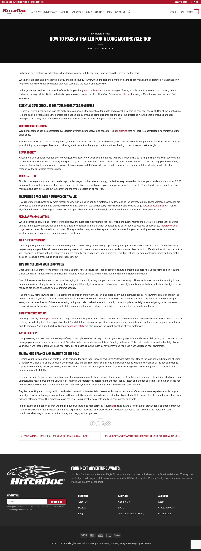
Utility (89, 11)
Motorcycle (49, 11)
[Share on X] (97, 423)
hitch (114, 405)
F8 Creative (146, 543)
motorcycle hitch (47, 318)
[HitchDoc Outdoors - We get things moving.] (14, 11)
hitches (127, 94)
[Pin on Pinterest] (108, 423)
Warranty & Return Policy (99, 543)
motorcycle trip (91, 90)
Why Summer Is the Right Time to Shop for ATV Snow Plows (55, 435)
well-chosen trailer (154, 205)
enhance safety (76, 326)
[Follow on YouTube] (197, 2)
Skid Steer (64, 11)
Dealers (99, 11)
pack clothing (120, 131)
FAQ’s (109, 11)
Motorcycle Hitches (100, 33)
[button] (173, 12)
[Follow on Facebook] (192, 2)
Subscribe (56, 501)
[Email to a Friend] (103, 423)
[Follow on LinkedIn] (194, 2)
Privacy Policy (119, 543)
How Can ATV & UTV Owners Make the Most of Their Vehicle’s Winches (140, 435)
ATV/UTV (35, 11)
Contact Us (120, 11)
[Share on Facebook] (92, 423)
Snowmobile (77, 11)
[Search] (129, 12)
